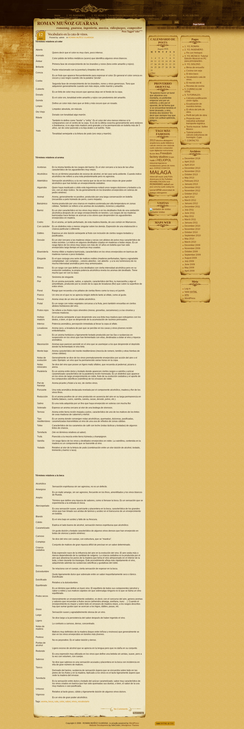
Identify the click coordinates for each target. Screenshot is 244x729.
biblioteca (170, 143)
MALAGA (160, 172)
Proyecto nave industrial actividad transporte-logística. (195, 121)
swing (168, 187)
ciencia (159, 145)
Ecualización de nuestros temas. (194, 105)
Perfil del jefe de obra (196, 115)
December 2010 (192, 226)
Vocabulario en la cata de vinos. (68, 34)
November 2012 (192, 190)
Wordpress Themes (130, 725)
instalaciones (155, 165)
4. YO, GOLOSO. (191, 15)
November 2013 (192, 171)
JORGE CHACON (162, 168)
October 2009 (191, 251)
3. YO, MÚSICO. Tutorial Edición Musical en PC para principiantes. (123, 15)
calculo (153, 145)
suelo (163, 187)
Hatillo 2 (153, 160)
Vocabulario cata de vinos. (196, 78)
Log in (188, 288)
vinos (74, 701)
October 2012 (191, 194)
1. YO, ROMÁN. (169, 15)
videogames (161, 193)
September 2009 (193, 255)
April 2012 (190, 197)
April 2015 (190, 161)
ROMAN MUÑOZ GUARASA (67, 23)
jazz (151, 168)
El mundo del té (193, 83)
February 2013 (192, 181)
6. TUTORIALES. (113, 18)
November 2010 (192, 229)
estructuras (168, 150)
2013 (152, 140)
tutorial (152, 190)
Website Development (98, 725)
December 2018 (192, 158)
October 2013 (191, 174)
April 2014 (190, 165)
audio (163, 143)
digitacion (159, 150)
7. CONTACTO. (92, 18)
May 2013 (189, 177)
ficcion (152, 154)
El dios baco (192, 74)
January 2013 (191, 184)
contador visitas (157, 212)
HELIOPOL (164, 160)
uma (158, 189)
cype (152, 150)
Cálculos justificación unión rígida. (196, 99)
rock (168, 182)
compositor (168, 148)
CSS (171, 723)
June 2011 (190, 213)
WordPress (190, 298)
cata (56, 701)
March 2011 (190, 219)
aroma (44, 701)
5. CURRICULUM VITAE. (66, 18)
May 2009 (189, 267)
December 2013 (192, 168)
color (61, 701)
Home (57, 15)
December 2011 (192, 206)
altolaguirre (168, 140)
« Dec (152, 73)
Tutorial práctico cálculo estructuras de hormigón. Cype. (197, 135)
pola (166, 177)
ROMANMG (156, 184)
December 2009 (192, 245)
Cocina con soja (194, 70)
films (158, 154)
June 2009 (190, 264)
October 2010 (191, 232)
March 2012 (190, 200)
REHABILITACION (158, 182)
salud (167, 184)
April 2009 (190, 271)
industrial (153, 163)
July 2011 (189, 210)
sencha (157, 187)
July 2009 (189, 261)
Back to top (138, 713)
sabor (68, 701)
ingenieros (162, 163)
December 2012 (192, 187)
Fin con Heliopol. (194, 53)
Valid (191, 292)
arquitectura (155, 143)
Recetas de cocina (195, 86)
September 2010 (193, 235)
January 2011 (191, 222)
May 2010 (189, 238)
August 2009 (191, 258)
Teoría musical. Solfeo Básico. (197, 127)
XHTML (164, 723)
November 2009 (192, 248)
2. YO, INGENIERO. (75, 15)
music (160, 177)
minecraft (154, 177)
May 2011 (189, 216)
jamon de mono (168, 165)
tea (172, 187)
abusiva (159, 140)
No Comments (121, 709)
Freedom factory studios (161, 155)
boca (50, 701)
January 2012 (191, 203)
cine (164, 145)
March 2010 (190, 242)
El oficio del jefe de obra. (195, 110)
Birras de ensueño (195, 67)
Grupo (171, 157)
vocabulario (83, 701)
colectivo (159, 148)
